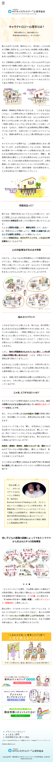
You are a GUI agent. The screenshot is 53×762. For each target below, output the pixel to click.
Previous (5, 563)
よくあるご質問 (12, 734)
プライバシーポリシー (15, 731)
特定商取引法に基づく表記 (17, 737)
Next (48, 563)
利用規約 (4, 744)
